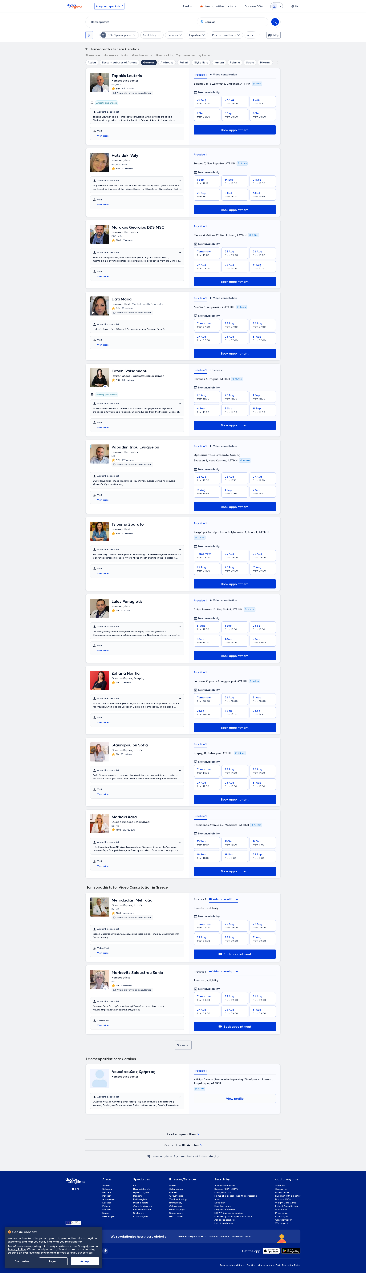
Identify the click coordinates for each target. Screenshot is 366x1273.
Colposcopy (175, 1206)
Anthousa (167, 62)
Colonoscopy (176, 1188)
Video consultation (224, 1185)
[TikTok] (105, 1251)
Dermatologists (141, 1188)
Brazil (248, 1236)
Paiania (235, 62)
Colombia (213, 1236)
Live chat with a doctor (287, 1195)
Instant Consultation (286, 1206)
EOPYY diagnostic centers (228, 1212)
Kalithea (107, 1202)
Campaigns (281, 1216)
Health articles (222, 1206)
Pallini (184, 62)
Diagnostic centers (224, 1209)
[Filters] (89, 35)
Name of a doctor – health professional (236, 1195)
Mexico (202, 1236)
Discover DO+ (283, 1199)
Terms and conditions (232, 1265)
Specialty (219, 1202)
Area (217, 1199)
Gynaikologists (141, 1192)
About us (280, 1185)
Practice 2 (216, 370)
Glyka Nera (201, 62)
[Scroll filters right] (257, 35)
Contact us (281, 1188)
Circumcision (176, 1195)
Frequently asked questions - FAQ (233, 1216)
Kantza (219, 62)
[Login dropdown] (276, 6)
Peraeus (106, 1192)
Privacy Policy (17, 1249)
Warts (172, 1185)
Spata (250, 62)
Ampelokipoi (109, 1199)
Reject (53, 1261)
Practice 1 (200, 74)
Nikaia (105, 1212)
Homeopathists (162, 1156)
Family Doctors (222, 1192)
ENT (135, 1185)
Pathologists (140, 1199)
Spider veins (176, 1212)
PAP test (173, 1192)
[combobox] (140, 22)
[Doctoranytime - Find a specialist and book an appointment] (148, 1156)
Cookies (251, 1265)
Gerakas (148, 62)
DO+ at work (282, 1192)
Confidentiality (283, 1219)
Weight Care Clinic (285, 1202)
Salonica (107, 1188)
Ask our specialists (224, 1219)
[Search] (275, 22)
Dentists (137, 1195)
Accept (85, 1261)
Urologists (138, 1212)
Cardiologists (140, 1216)
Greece (182, 1236)
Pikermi (265, 62)
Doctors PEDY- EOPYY (226, 1188)
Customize (21, 1261)
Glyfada (106, 1209)
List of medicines (223, 1223)
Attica (92, 62)
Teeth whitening (178, 1199)
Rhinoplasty (175, 1202)
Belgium (192, 1236)
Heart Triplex (176, 1216)
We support (281, 1223)
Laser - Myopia (177, 1209)
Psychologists (140, 1202)
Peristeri (107, 1195)
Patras (106, 1206)
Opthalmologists (142, 1206)
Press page (281, 1212)
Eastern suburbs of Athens (119, 62)
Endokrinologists (142, 1209)
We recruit (281, 1209)
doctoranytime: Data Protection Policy (279, 1265)
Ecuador (224, 1236)
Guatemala (237, 1236)
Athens (106, 1185)
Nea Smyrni (108, 1216)
